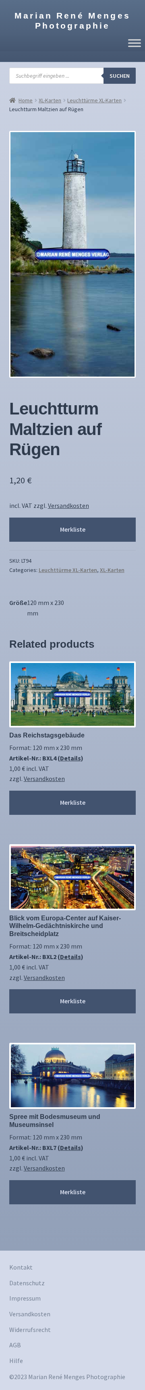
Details (70, 758)
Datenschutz (27, 1283)
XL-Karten (50, 100)
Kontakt (21, 1267)
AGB (15, 1345)
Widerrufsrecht (30, 1330)
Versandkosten (68, 505)
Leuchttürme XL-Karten (94, 100)
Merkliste (72, 529)
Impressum (25, 1298)
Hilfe (16, 1361)
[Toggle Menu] (134, 43)
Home (26, 100)
